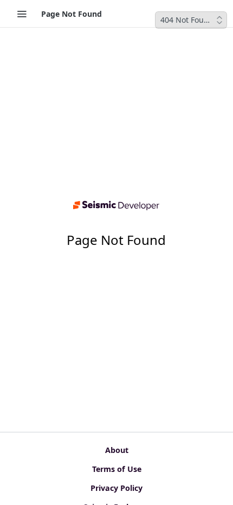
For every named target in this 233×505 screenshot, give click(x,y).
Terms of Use (116, 469)
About (116, 450)
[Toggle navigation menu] (21, 13)
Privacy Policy (116, 488)
